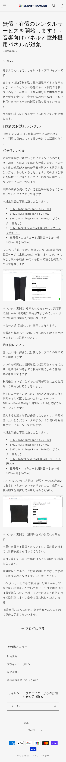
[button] (4, 6)
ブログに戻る (35, 628)
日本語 (31, 730)
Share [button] (10, 61)
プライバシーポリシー (20, 664)
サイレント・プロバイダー (36, 755)
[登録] (55, 706)
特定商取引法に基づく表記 (22, 680)
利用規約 (12, 656)
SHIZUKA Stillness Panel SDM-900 (29, 213)
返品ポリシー (15, 672)
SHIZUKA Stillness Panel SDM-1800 (30, 209)
